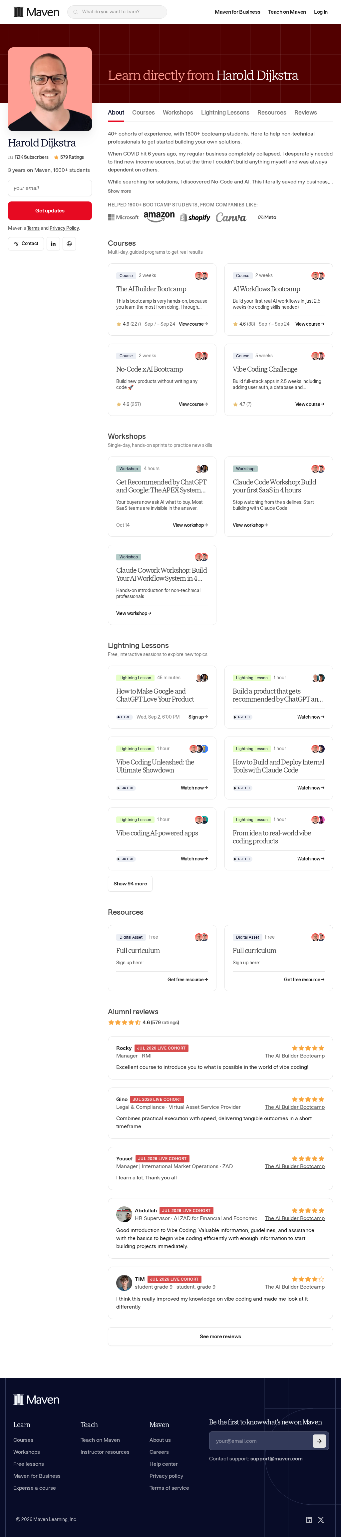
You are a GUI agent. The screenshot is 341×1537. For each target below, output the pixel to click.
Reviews (305, 112)
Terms (33, 228)
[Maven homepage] (36, 12)
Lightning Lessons (225, 112)
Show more (119, 191)
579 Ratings (72, 157)
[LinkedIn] (309, 1520)
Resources (271, 112)
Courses (143, 112)
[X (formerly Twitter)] (321, 1520)
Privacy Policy (64, 228)
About (116, 112)
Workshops (178, 112)
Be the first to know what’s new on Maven (265, 1422)
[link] (26, 243)
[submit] (319, 1441)
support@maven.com (276, 1458)
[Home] (36, 1399)
